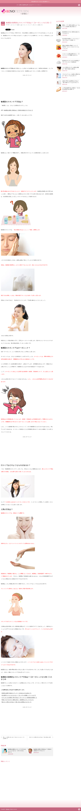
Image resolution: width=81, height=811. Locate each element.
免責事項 (24, 4)
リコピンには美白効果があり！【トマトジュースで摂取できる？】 (71, 54)
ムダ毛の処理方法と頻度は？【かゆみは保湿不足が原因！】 (71, 88)
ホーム (18, 4)
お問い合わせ (29, 4)
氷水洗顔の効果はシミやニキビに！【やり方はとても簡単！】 (71, 39)
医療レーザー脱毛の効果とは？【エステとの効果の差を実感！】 (71, 25)
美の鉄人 (7, 809)
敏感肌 (18, 24)
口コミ (36, 24)
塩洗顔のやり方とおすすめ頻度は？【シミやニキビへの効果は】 (71, 61)
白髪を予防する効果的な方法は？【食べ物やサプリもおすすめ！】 (70, 81)
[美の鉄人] (15, 15)
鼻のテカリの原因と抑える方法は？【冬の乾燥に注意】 (40, 737)
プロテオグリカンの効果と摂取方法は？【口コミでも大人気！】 (71, 75)
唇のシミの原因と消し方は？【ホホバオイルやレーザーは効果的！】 (14, 738)
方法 (42, 24)
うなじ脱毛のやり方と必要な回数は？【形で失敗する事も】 (70, 68)
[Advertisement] (27, 87)
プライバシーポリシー (36, 4)
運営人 (21, 4)
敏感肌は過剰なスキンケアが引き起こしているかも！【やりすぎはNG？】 (17, 751)
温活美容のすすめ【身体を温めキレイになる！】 (71, 32)
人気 (33, 24)
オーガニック (24, 24)
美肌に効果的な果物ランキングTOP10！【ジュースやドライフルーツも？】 (70, 47)
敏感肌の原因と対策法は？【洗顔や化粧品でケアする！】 (18, 110)
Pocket (12, 29)
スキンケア (14, 24)
